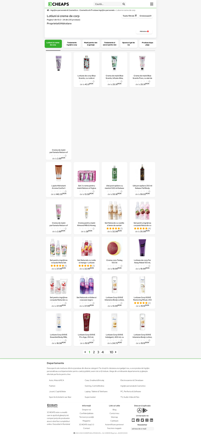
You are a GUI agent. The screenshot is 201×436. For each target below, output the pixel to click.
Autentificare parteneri (114, 424)
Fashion (52, 386)
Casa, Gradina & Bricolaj (94, 380)
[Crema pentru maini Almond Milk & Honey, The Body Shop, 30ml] (86, 211)
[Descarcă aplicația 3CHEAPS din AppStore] (139, 412)
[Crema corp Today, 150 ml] (114, 248)
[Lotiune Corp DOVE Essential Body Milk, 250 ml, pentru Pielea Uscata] (59, 322)
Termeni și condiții (86, 417)
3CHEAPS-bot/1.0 (86, 424)
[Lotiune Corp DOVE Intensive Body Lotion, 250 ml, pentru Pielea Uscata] (142, 322)
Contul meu (114, 413)
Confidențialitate (86, 413)
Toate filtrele (129, 16)
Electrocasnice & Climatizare (132, 380)
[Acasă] (48, 10)
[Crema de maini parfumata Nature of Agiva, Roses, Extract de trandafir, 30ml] (59, 211)
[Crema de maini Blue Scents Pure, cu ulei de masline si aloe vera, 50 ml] (142, 63)
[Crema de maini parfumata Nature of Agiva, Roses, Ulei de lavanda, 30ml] (59, 62)
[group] (144, 31)
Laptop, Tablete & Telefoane (96, 391)
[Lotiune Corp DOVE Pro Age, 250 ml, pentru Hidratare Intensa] (86, 322)
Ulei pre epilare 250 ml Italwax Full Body (142, 186)
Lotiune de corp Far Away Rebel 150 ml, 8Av (142, 262)
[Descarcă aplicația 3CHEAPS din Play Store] (145, 412)
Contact (86, 428)
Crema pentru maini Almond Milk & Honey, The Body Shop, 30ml (86, 225)
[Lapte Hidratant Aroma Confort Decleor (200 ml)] (59, 173)
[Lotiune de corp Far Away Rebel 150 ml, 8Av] (142, 248)
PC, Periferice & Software (131, 391)
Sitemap (114, 417)
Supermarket (90, 397)
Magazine (86, 421)
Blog (114, 409)
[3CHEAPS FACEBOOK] (138, 421)
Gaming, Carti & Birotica (94, 386)
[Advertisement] (58, 108)
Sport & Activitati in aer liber (60, 397)
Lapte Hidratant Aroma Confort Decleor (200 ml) (58, 188)
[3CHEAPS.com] (58, 4)
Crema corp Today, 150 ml (114, 261)
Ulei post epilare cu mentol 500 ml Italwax (114, 186)
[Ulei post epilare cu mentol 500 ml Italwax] (114, 173)
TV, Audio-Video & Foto (130, 397)
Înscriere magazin (114, 428)
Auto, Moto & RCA (56, 380)
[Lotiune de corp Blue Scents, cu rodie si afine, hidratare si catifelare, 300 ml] (86, 63)
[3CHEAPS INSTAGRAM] (147, 421)
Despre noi (86, 409)
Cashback (114, 421)
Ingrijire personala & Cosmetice (133, 386)
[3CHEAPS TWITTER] (142, 421)
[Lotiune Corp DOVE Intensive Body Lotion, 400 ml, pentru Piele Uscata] (114, 285)
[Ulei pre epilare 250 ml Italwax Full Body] (142, 173)
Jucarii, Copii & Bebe (57, 391)
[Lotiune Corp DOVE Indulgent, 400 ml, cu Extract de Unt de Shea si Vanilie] (114, 322)
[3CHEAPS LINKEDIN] (151, 421)
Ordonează (145, 16)
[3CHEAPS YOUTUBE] (133, 421)
